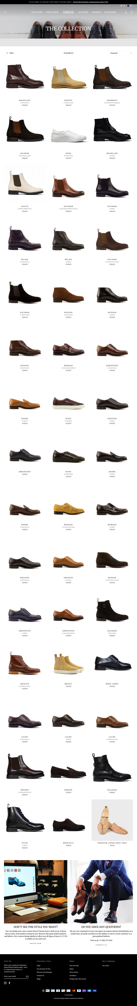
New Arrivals (74, 966)
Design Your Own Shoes (78, 979)
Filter (11, 53)
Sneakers (96, 12)
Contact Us (40, 975)
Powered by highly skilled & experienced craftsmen (68, 998)
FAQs (38, 966)
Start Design (52, 12)
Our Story (83, 12)
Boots (72, 969)
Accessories (110, 12)
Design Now (36, 943)
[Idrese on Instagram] (5, 983)
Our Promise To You (43, 969)
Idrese (68, 12)
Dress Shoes (74, 972)
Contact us (101, 945)
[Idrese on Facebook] (9, 983)
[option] (68, 2)
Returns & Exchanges (44, 972)
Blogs (39, 979)
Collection (37, 12)
